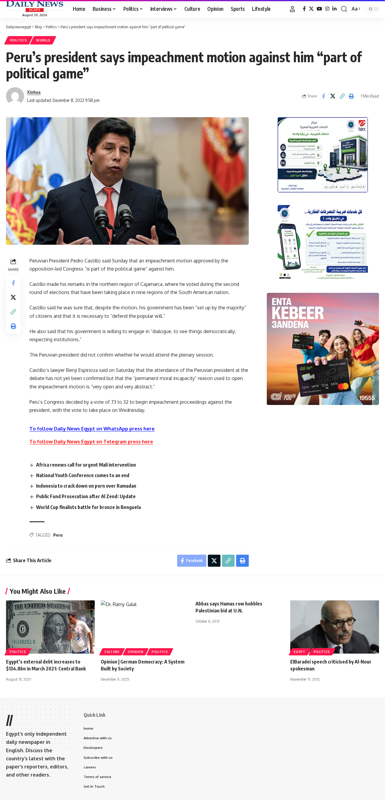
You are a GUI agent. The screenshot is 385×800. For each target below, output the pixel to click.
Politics (18, 40)
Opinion (135, 652)
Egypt (300, 652)
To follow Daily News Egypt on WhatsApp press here (92, 429)
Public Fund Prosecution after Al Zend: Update (86, 496)
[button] (292, 9)
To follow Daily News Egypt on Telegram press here (91, 442)
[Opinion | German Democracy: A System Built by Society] (145, 627)
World (43, 40)
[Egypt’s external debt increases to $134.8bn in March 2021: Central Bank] (50, 627)
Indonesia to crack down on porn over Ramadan (86, 486)
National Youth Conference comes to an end (82, 475)
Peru (58, 535)
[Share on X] (332, 96)
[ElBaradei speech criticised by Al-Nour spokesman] (334, 627)
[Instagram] (327, 9)
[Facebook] (304, 9)
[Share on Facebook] (323, 96)
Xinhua (34, 92)
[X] (311, 9)
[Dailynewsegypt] (34, 6)
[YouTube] (319, 9)
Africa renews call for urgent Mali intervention (86, 465)
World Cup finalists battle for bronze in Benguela (88, 507)
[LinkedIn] (334, 9)
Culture (112, 652)
